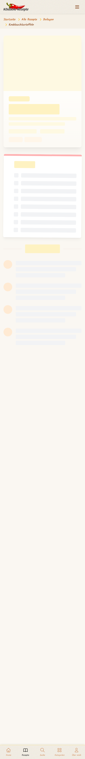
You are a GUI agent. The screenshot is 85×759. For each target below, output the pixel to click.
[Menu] (77, 7)
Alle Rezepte (29, 19)
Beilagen (48, 19)
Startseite (9, 19)
